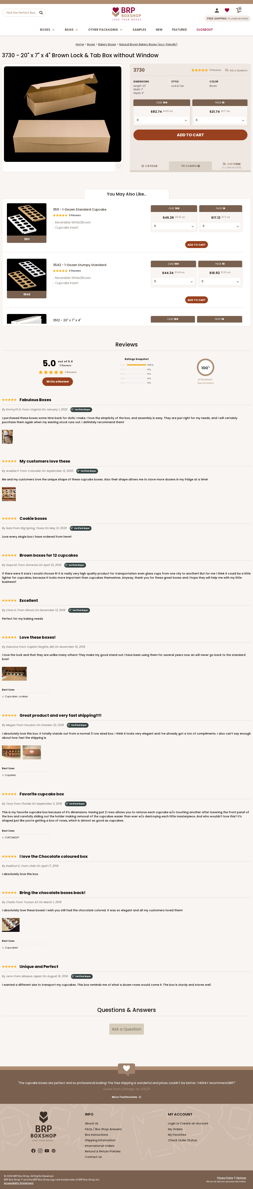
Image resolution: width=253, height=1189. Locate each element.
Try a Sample (189, 166)
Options (241, 1177)
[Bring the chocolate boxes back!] (11, 925)
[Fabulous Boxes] (7, 437)
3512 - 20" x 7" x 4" (67, 320)
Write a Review (57, 382)
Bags (69, 30)
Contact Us (93, 1157)
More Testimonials (124, 1097)
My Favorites (177, 1135)
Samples (139, 30)
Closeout (204, 30)
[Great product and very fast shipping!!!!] (11, 753)
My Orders (175, 1129)
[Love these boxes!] (14, 674)
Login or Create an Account (188, 1123)
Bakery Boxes (107, 44)
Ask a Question (238, 70)
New (159, 30)
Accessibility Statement (19, 1183)
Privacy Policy (225, 1177)
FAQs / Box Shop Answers (103, 1129)
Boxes (45, 30)
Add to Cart (197, 244)
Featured (179, 30)
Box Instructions (96, 1135)
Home (80, 44)
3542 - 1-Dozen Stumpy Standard (79, 265)
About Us (91, 1123)
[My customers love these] (9, 494)
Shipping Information (100, 1140)
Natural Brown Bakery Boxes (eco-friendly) (148, 44)
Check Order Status (182, 1140)
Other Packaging (103, 30)
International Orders (99, 1146)
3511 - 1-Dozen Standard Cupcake (79, 209)
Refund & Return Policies (103, 1151)
